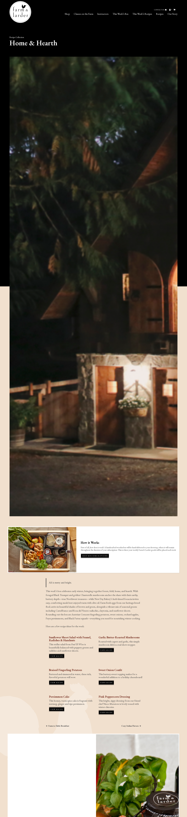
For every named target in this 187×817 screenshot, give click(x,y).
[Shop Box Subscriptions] (42, 549)
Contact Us (159, 10)
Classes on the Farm (83, 13)
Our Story (172, 13)
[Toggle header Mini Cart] (174, 9)
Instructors (103, 13)
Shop (67, 13)
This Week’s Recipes (142, 13)
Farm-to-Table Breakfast (58, 726)
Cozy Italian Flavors (130, 726)
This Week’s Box (120, 13)
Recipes (159, 13)
